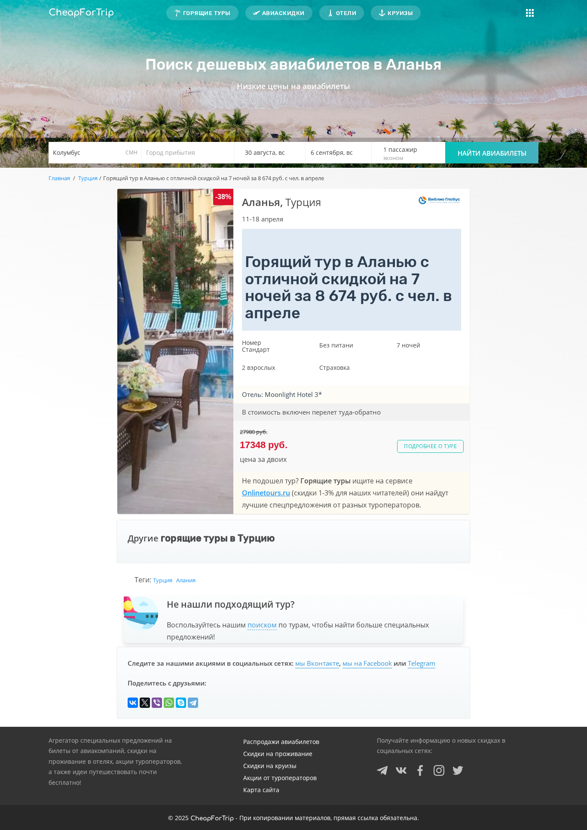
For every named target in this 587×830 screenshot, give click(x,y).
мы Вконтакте (317, 663)
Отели (346, 13)
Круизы (400, 13)
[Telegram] (193, 703)
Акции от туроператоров (280, 778)
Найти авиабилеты (492, 153)
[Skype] (181, 703)
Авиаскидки (283, 13)
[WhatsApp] (169, 703)
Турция (162, 580)
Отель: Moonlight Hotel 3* (282, 394)
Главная (59, 178)
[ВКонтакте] (133, 703)
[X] (145, 703)
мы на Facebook (367, 663)
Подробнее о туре (430, 446)
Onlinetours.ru (266, 493)
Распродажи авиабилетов (281, 742)
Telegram (421, 663)
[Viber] (157, 703)
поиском (262, 625)
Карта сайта (261, 790)
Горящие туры (207, 13)
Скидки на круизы (270, 766)
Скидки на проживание (277, 754)
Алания (186, 580)
